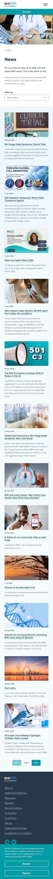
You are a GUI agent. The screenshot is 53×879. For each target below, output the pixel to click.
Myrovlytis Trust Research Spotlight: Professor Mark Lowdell (26, 729)
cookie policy (28, 854)
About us (9, 788)
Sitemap (8, 823)
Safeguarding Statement (16, 828)
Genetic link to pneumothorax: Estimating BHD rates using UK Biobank (26, 626)
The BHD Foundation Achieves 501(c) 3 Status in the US (26, 369)
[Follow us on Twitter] (13, 842)
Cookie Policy (11, 818)
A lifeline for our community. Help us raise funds (26, 527)
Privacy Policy (11, 813)
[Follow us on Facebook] (7, 842)
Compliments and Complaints (18, 833)
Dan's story (26, 677)
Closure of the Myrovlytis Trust (26, 576)
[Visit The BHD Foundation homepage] (10, 4)
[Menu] (45, 4)
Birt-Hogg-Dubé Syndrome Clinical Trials (26, 136)
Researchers (10, 798)
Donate (26, 11)
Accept (26, 863)
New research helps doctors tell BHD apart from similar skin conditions (26, 307)
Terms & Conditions (13, 808)
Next (36, 762)
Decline (26, 873)
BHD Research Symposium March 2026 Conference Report (26, 194)
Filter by (9, 92)
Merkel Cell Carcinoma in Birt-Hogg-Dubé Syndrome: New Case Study (26, 430)
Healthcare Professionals (15, 793)
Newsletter (9, 803)
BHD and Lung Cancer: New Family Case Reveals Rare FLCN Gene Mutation (26, 481)
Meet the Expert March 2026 (26, 250)
